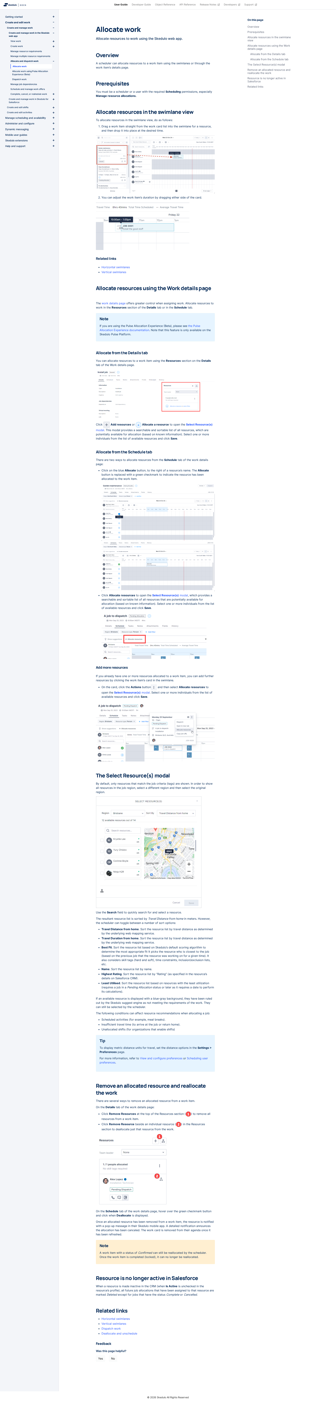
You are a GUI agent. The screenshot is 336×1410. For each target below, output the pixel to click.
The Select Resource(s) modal (266, 64)
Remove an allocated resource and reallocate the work (268, 71)
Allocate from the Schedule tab (269, 59)
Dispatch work (111, 1328)
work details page (113, 303)
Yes (100, 1358)
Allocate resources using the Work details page (268, 47)
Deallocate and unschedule (119, 1333)
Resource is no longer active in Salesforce (266, 80)
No (113, 1358)
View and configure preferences (161, 1058)
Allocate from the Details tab (267, 54)
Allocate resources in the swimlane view (269, 39)
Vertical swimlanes (114, 272)
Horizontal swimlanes (116, 267)
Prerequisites (255, 32)
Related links (255, 86)
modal (170, 595)
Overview (253, 26)
